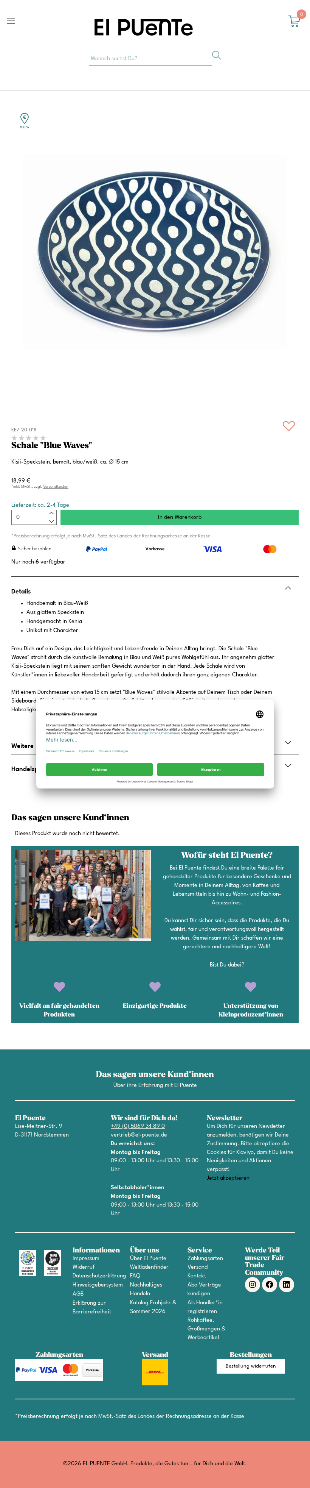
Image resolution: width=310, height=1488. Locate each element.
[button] (251, 1366)
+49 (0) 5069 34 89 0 (138, 1126)
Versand (198, 1267)
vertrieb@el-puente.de (139, 1135)
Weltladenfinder (149, 1267)
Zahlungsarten (205, 1259)
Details (21, 592)
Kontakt (197, 1276)
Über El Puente (148, 1259)
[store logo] (144, 27)
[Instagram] (252, 1284)
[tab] (155, 588)
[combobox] (150, 58)
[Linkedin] (286, 1284)
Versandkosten (55, 487)
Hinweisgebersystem (98, 1285)
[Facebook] (269, 1284)
